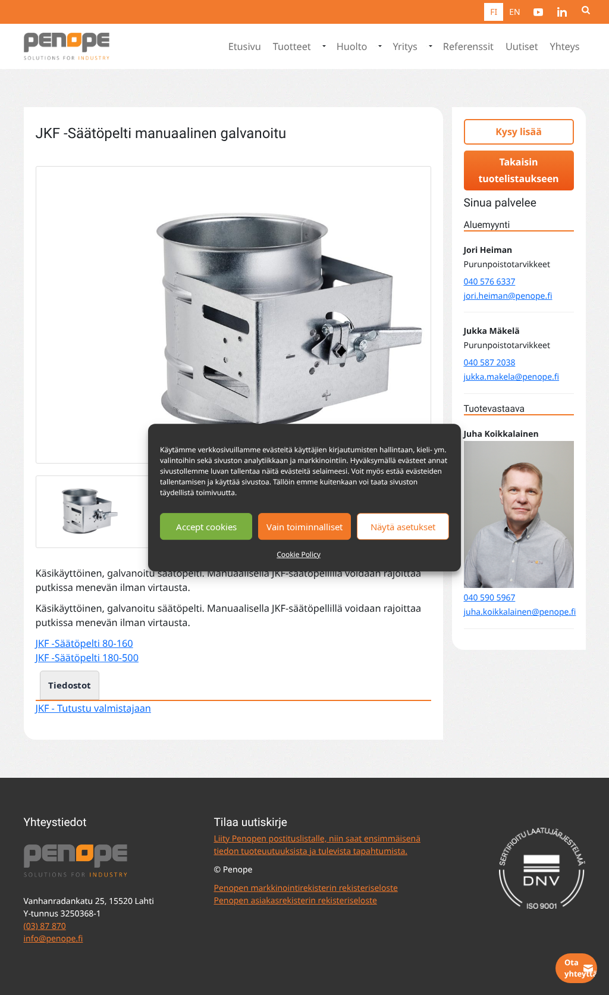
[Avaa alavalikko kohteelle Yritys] (429, 46)
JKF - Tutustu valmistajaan (93, 708)
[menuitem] (538, 12)
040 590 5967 (490, 597)
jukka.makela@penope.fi (512, 377)
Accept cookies (206, 527)
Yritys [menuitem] (405, 46)
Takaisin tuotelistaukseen (518, 170)
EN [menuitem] (514, 12)
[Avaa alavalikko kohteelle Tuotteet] (323, 46)
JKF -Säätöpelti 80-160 (84, 643)
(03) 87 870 (45, 926)
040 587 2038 (490, 362)
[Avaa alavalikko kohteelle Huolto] (379, 46)
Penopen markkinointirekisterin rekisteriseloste (305, 888)
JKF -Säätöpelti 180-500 (87, 657)
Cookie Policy (298, 554)
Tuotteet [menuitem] (292, 46)
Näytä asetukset (403, 527)
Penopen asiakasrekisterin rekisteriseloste (295, 900)
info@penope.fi (53, 938)
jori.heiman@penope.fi (508, 296)
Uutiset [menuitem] (522, 46)
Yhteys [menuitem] (565, 46)
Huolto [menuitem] (352, 46)
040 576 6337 (490, 281)
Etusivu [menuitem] (244, 46)
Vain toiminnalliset (304, 527)
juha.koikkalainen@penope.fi (520, 612)
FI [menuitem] (493, 12)
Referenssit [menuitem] (468, 46)
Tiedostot (69, 685)
